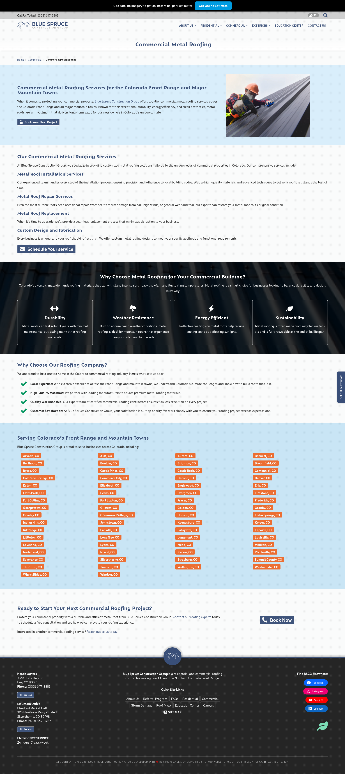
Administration (277, 761)
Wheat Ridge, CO (35, 574)
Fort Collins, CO (34, 500)
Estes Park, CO (33, 493)
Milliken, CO (263, 544)
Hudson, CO (186, 515)
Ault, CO (106, 455)
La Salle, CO (108, 530)
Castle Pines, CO (111, 470)
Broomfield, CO (266, 463)
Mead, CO (184, 544)
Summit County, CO (268, 559)
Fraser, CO (185, 500)
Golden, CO (186, 507)
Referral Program (155, 698)
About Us (132, 698)
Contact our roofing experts (192, 617)
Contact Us (317, 25)
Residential (190, 698)
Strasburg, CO (187, 559)
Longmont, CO (188, 537)
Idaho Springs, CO (267, 515)
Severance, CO (33, 559)
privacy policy (252, 761)
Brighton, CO (187, 463)
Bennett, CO (263, 455)
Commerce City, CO (113, 478)
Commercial (35, 59)
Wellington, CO (188, 567)
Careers (208, 705)
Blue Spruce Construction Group (117, 101)
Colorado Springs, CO (38, 478)
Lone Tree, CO (109, 537)
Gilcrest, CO (108, 507)
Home (20, 59)
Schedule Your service (49, 249)
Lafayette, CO (187, 530)
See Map (27, 694)
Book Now (280, 620)
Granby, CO (263, 507)
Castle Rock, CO (189, 470)
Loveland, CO (32, 544)
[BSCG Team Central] (322, 721)
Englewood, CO (188, 485)
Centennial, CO (265, 470)
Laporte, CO (263, 530)
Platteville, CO (265, 552)
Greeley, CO (31, 515)
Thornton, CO (32, 567)
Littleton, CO (32, 537)
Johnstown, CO (111, 522)
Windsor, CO (109, 574)
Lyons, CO (107, 544)
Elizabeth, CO (109, 485)
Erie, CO (260, 485)
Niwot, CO (107, 552)
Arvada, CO (31, 455)
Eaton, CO (30, 485)
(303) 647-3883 (48, 15)
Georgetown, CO (34, 507)
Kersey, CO (262, 522)
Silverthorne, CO (111, 559)
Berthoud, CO (32, 463)
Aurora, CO (185, 455)
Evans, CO (107, 493)
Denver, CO (262, 478)
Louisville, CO (264, 537)
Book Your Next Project (40, 122)
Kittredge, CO (32, 530)
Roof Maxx (163, 705)
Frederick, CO (264, 500)
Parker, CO (185, 552)
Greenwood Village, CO (116, 515)
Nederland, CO (33, 552)
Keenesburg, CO (189, 522)
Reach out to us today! (102, 631)
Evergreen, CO (187, 493)
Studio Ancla (172, 761)
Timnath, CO (109, 567)
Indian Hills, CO (34, 522)
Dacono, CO (186, 478)
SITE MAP (174, 712)
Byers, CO (30, 470)
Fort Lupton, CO (111, 500)
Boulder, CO (108, 463)
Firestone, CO (264, 493)
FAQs (174, 698)
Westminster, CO (266, 567)
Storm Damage (141, 705)
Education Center (289, 25)
